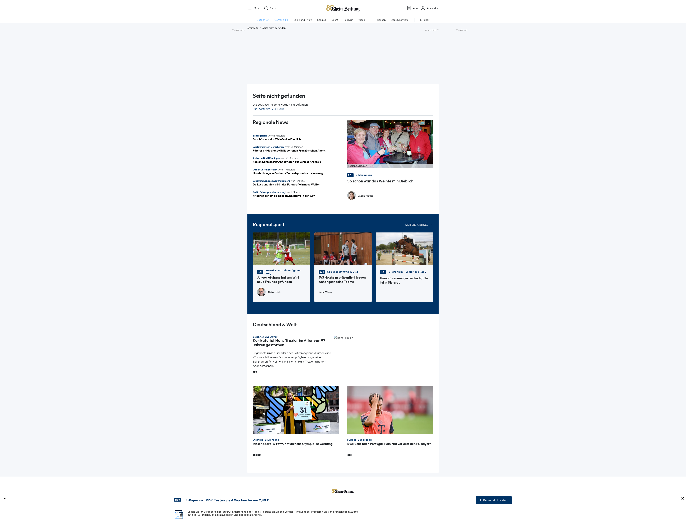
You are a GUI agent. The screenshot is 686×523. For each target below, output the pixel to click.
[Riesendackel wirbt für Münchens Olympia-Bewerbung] (296, 410)
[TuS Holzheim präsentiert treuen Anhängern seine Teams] (343, 248)
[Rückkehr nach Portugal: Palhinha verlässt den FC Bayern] (390, 410)
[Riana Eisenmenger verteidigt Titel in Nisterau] (404, 248)
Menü (256, 8)
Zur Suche (278, 109)
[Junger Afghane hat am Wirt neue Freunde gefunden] (281, 248)
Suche (273, 8)
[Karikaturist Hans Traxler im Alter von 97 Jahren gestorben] (343, 337)
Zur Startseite (261, 109)
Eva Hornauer (365, 196)
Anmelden (433, 8)
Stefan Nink (274, 292)
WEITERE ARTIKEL (416, 225)
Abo (415, 8)
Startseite (253, 27)
